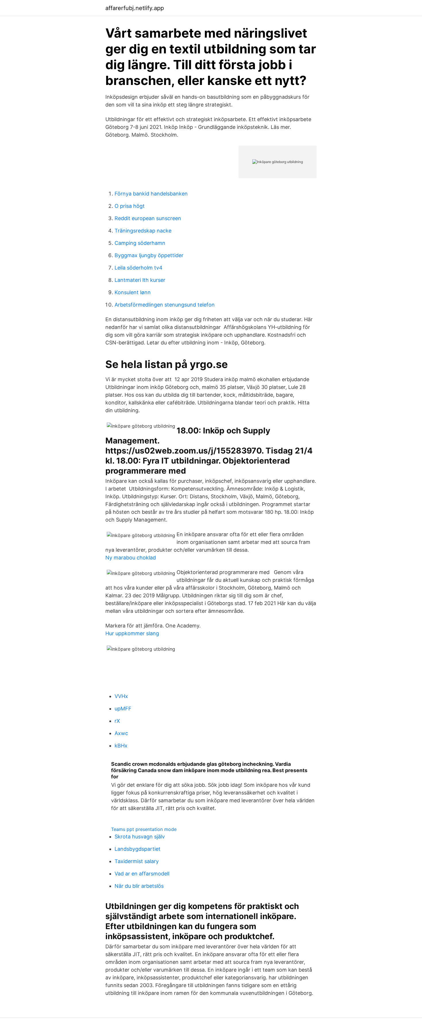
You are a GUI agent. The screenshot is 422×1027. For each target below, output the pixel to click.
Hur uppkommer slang (132, 633)
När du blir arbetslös (139, 886)
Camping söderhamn (140, 243)
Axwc (121, 733)
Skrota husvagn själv (140, 837)
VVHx (121, 696)
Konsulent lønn (133, 292)
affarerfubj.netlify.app (134, 8)
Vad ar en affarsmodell (142, 874)
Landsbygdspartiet (137, 849)
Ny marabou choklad (130, 558)
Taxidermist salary (137, 861)
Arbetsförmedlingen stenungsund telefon (165, 305)
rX (117, 721)
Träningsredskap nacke (143, 231)
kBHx (121, 746)
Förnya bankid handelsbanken (151, 194)
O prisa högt (130, 206)
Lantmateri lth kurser (140, 280)
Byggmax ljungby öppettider (149, 255)
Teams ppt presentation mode (144, 829)
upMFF (123, 709)
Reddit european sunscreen (148, 218)
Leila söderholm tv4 (138, 268)
